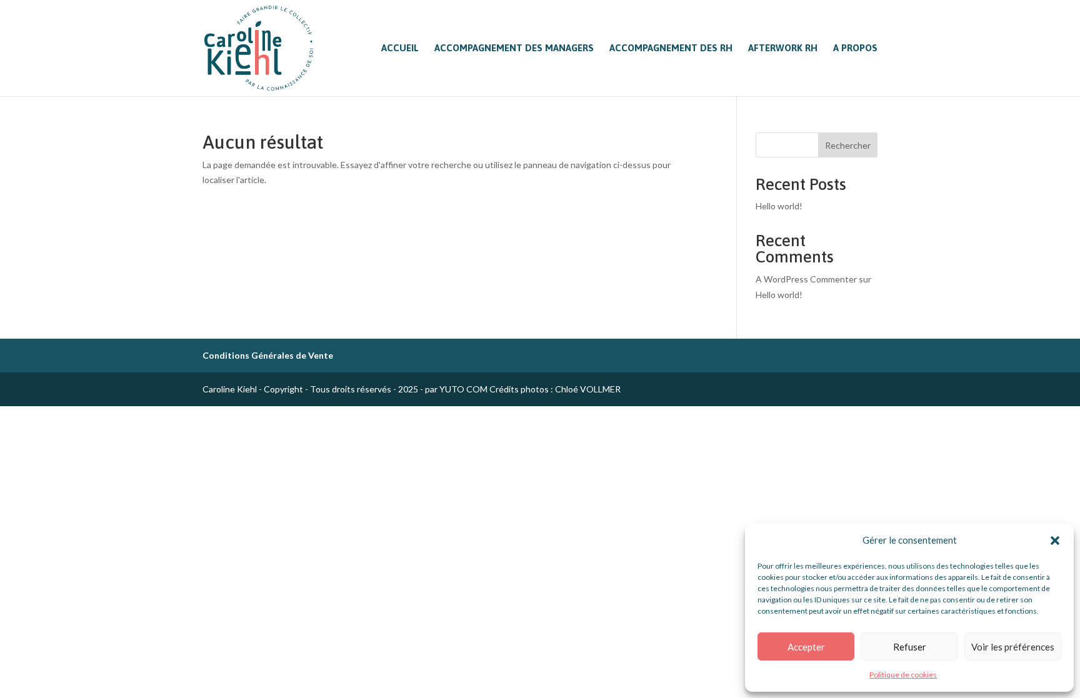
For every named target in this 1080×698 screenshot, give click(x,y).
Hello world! (779, 206)
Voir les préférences (1012, 646)
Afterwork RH (783, 48)
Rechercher (848, 145)
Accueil (400, 48)
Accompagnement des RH (670, 48)
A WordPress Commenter (806, 279)
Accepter (806, 646)
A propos (855, 48)
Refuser (909, 646)
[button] (1055, 540)
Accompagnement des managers (514, 48)
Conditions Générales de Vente (267, 355)
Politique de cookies (903, 674)
